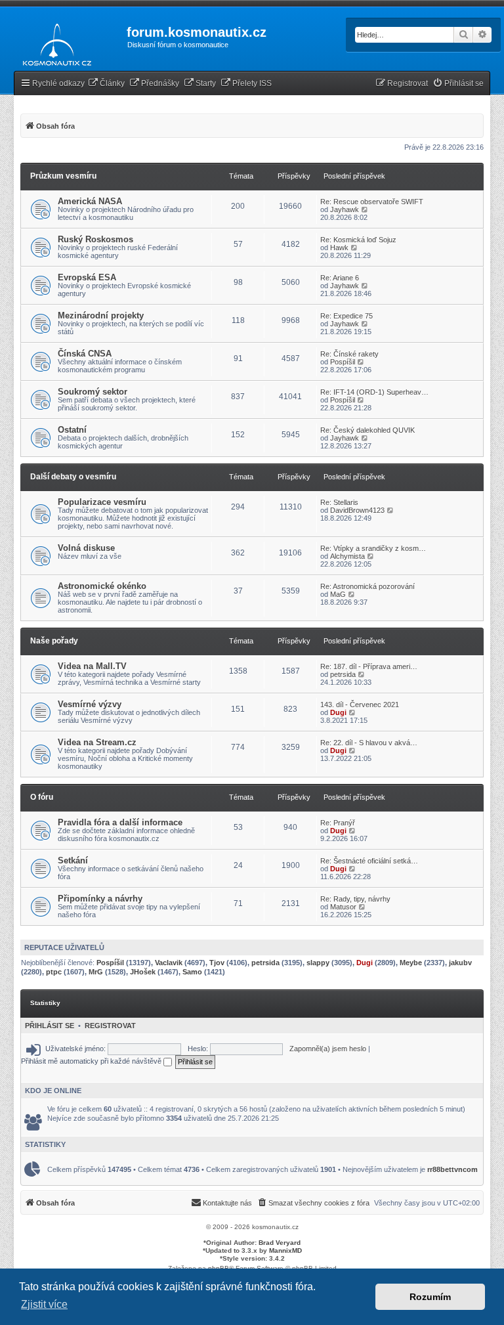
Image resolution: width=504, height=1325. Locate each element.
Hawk (339, 247)
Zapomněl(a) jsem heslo (327, 1049)
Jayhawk (344, 209)
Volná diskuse (86, 548)
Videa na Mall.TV (92, 666)
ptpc (54, 972)
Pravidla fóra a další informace (120, 822)
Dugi (338, 712)
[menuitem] (106, 84)
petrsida (343, 674)
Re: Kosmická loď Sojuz (358, 240)
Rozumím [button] (430, 1297)
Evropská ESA (87, 277)
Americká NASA (90, 201)
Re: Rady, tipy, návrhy (355, 899)
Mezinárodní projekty (101, 315)
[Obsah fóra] (53, 42)
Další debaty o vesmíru (73, 476)
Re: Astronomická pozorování (367, 586)
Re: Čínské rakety (349, 354)
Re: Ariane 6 (339, 278)
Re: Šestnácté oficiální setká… (369, 861)
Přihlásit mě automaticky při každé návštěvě (92, 1061)
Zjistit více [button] (44, 1304)
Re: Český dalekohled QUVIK (367, 430)
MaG (338, 594)
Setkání (73, 860)
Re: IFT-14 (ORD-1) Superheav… (374, 392)
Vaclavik (168, 963)
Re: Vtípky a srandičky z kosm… (373, 548)
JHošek (143, 972)
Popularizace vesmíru (102, 502)
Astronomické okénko (102, 586)
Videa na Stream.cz (97, 742)
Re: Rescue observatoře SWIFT (371, 202)
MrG (96, 972)
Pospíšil (342, 362)
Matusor (343, 907)
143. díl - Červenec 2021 (359, 704)
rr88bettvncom (452, 1169)
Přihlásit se (49, 1026)
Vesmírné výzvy (89, 704)
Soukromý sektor (92, 392)
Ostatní (72, 430)
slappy (317, 963)
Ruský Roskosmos (95, 239)
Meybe (411, 963)
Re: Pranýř (337, 823)
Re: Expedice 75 (346, 316)
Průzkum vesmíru (63, 176)
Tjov (216, 963)
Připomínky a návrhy (100, 898)
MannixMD (285, 1250)
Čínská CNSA (85, 353)
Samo (192, 972)
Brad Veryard (280, 1242)
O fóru (41, 797)
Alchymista (347, 556)
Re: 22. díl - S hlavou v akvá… (368, 743)
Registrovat (110, 1026)
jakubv (460, 963)
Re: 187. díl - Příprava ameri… (368, 666)
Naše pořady (54, 640)
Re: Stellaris (339, 502)
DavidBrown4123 (357, 510)
